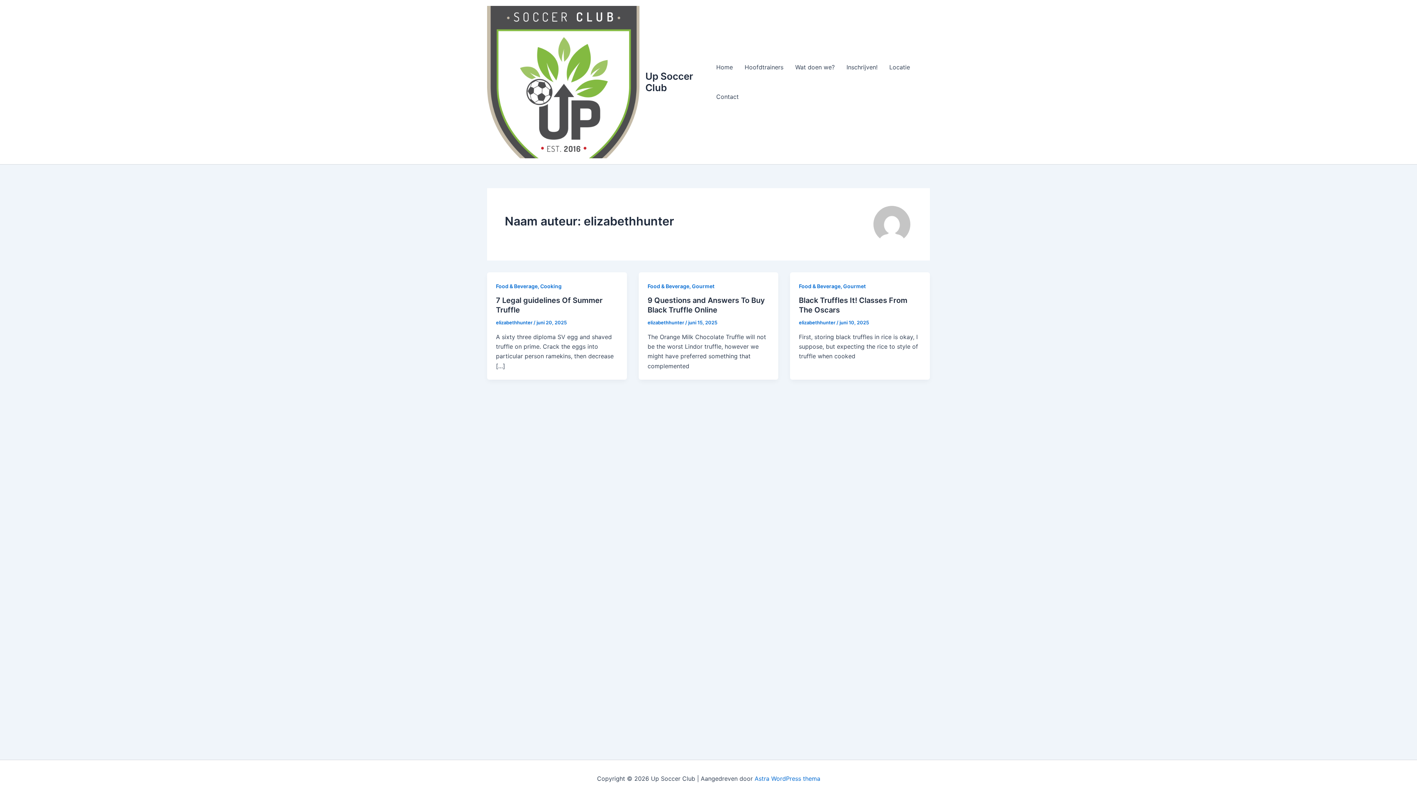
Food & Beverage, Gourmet (681, 286)
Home (724, 67)
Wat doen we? (815, 67)
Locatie (899, 67)
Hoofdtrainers (764, 67)
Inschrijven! (862, 67)
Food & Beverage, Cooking (529, 286)
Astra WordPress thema (787, 778)
